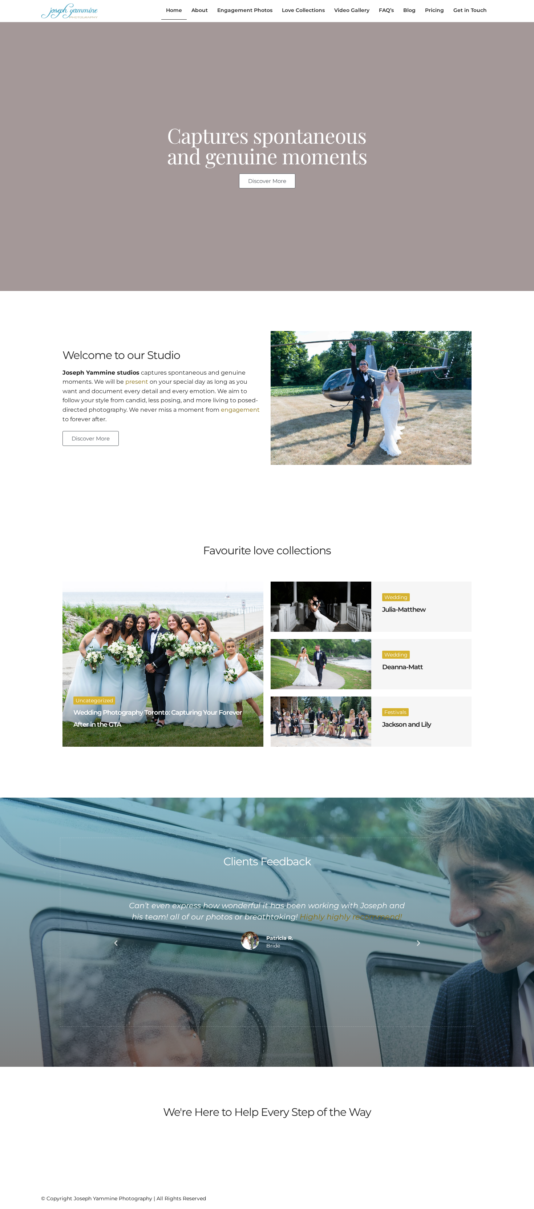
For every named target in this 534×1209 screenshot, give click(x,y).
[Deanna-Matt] (321, 664)
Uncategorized (94, 700)
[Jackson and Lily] (321, 722)
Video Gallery (351, 10)
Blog (409, 10)
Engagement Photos (244, 10)
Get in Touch (470, 10)
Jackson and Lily (406, 725)
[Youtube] (477, 1197)
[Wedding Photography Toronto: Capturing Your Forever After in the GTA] (162, 664)
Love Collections (303, 10)
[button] (116, 943)
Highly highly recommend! (351, 916)
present (136, 381)
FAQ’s (386, 10)
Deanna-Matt (402, 667)
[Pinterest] (464, 1197)
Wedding (396, 597)
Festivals (395, 712)
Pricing (434, 10)
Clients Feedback (267, 861)
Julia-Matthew (404, 610)
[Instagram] (451, 1197)
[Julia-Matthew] (321, 607)
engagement (240, 409)
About (199, 10)
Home (174, 10)
